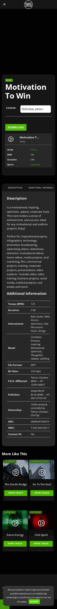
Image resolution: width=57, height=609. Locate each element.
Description (15, 187)
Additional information (41, 187)
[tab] (15, 187)
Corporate (35, 164)
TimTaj (33, 149)
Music (9, 80)
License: (11, 108)
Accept (34, 601)
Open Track (15, 492)
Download (16, 127)
